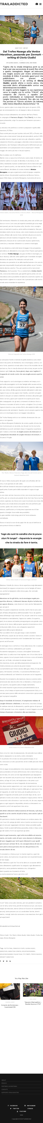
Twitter (16, 1109)
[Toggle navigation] (40, 4)
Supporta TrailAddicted (10, 1092)
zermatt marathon (7, 957)
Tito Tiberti (26, 954)
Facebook (14, 1106)
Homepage (7, 1002)
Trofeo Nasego (13, 254)
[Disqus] (21, 1036)
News (31, 999)
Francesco (3, 271)
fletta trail (8, 948)
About (4, 1080)
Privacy (4, 1083)
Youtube (23, 1111)
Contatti (5, 1089)
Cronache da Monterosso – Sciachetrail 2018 (10, 1006)
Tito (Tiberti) (28, 117)
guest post (34, 76)
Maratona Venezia (14, 951)
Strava (30, 1109)
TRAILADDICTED (14, 4)
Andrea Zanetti (37, 271)
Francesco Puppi (19, 948)
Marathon (4, 951)
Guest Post (18, 48)
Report (25, 48)
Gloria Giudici (13, 63)
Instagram (31, 1106)
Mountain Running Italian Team (11, 954)
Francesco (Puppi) (17, 117)
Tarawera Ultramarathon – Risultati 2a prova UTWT (33, 1003)
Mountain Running (28, 951)
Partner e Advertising (9, 1086)
